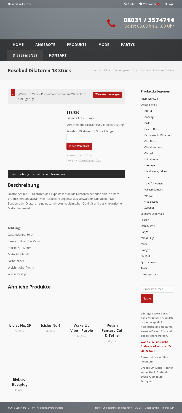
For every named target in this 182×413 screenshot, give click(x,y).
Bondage (149, 117)
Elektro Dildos (152, 129)
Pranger (145, 250)
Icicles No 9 (50, 325)
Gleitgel (148, 153)
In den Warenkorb (79, 146)
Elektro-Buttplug (20, 382)
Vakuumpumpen (153, 189)
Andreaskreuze (149, 98)
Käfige (144, 232)
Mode (144, 244)
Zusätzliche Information (49, 174)
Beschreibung (19, 174)
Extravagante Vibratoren (158, 135)
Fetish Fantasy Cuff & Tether (113, 330)
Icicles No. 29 (20, 325)
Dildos (148, 123)
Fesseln (145, 219)
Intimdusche (151, 159)
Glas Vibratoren (153, 147)
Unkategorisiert (149, 274)
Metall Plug (147, 238)
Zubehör (149, 207)
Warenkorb (151, 4)
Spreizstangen (149, 262)
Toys (136, 70)
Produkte (104, 70)
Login (171, 4)
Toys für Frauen (153, 183)
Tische (144, 268)
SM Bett (145, 256)
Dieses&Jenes (121, 70)
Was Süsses (151, 201)
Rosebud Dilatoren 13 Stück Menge (90, 131)
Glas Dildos (150, 141)
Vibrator (148, 195)
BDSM (148, 111)
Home (92, 70)
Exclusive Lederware (152, 213)
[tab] (19, 174)
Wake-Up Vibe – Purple (81, 328)
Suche (131, 4)
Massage (149, 165)
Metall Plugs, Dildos (155, 171)
